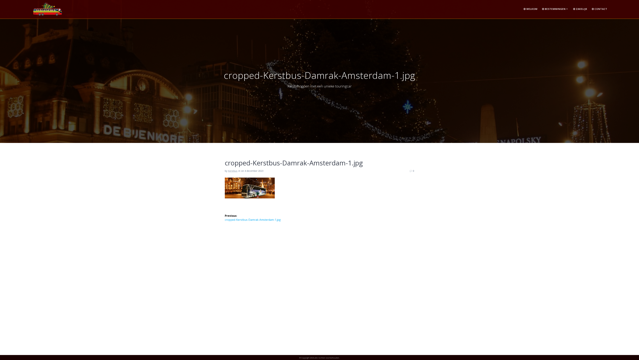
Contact (601, 8)
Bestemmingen (555, 8)
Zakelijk (581, 8)
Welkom (531, 8)
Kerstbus (232, 170)
